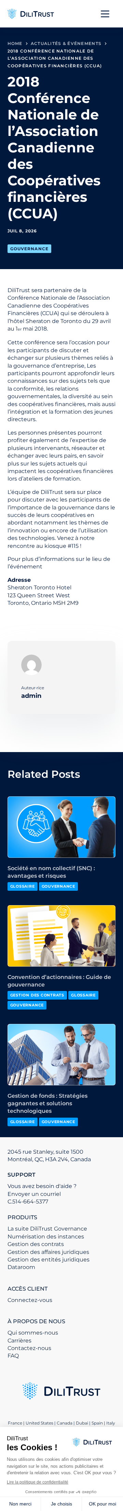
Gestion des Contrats (37, 995)
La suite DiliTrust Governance (47, 1228)
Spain (97, 1423)
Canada (64, 1423)
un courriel (46, 1194)
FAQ (13, 1355)
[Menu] (105, 14)
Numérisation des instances (46, 1236)
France (15, 1423)
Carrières (19, 1340)
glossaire (22, 886)
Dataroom (21, 1267)
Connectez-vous (30, 1300)
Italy (110, 1423)
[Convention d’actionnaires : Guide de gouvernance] (62, 935)
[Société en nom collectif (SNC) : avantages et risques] (62, 826)
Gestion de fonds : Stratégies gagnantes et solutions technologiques (47, 1104)
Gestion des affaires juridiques (48, 1252)
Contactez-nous (29, 1348)
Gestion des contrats (36, 1244)
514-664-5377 (30, 1201)
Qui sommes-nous (33, 1332)
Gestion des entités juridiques (49, 1259)
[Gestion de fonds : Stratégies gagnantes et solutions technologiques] (62, 1054)
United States (40, 1423)
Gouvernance (29, 248)
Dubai (82, 1423)
